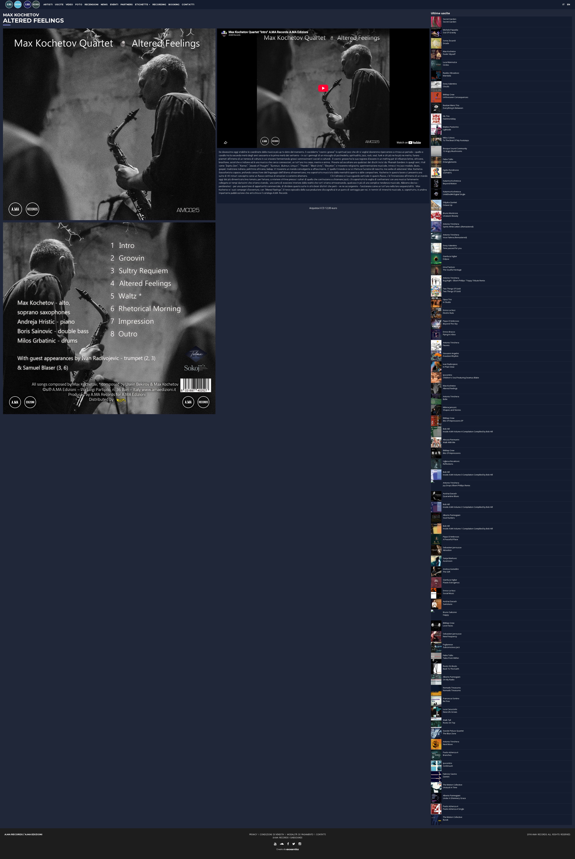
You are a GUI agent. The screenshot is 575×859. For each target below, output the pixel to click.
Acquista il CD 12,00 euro (323, 208)
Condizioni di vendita (272, 834)
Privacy (253, 834)
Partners (127, 4)
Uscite (59, 4)
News (104, 4)
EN (568, 4)
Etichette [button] (142, 4)
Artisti (48, 4)
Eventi (114, 4)
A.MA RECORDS (281, 837)
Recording (159, 4)
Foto (78, 4)
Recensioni (91, 4)
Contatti (188, 4)
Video (69, 4)
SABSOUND (296, 837)
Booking (173, 4)
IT (563, 4)
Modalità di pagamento (300, 834)
